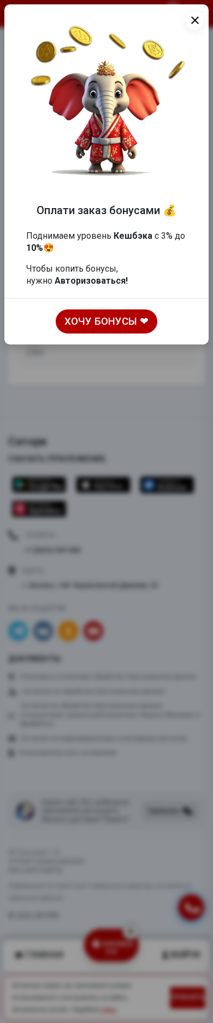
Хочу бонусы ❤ (106, 321)
